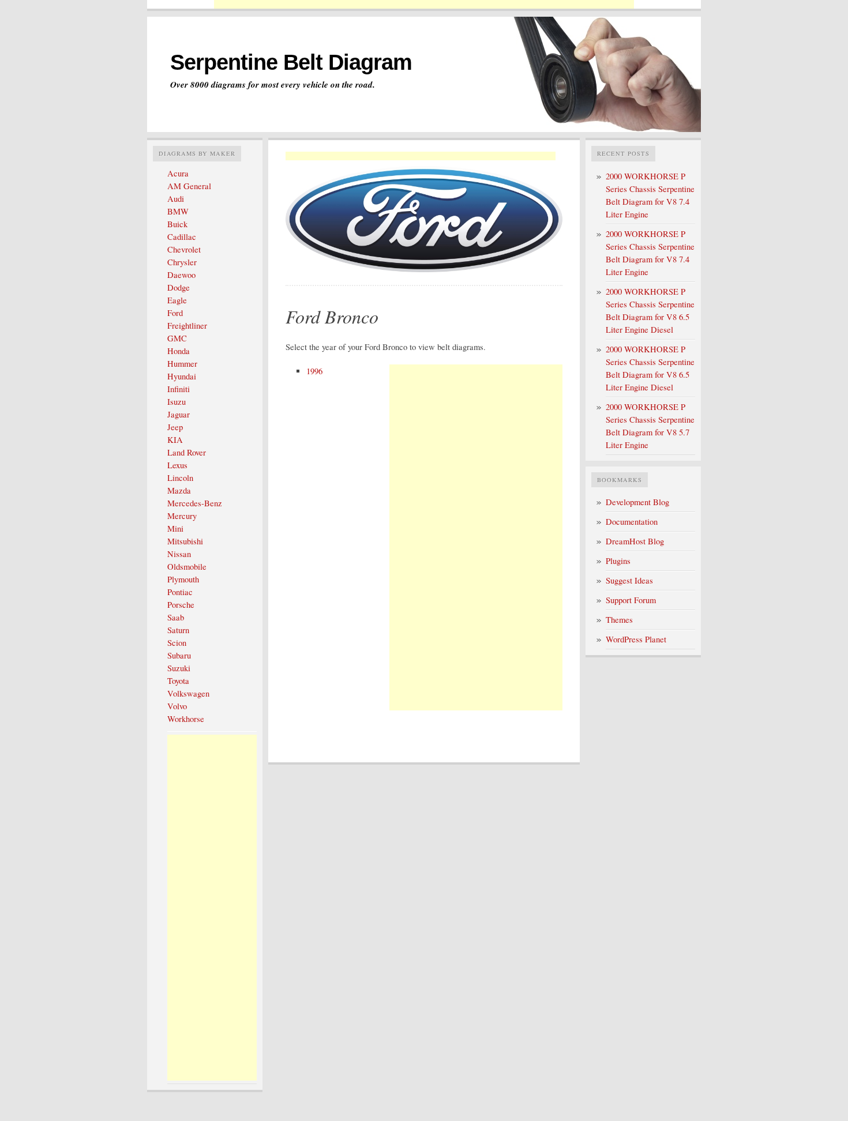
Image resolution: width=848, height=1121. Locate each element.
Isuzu (176, 401)
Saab (175, 617)
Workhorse (185, 718)
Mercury (182, 515)
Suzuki (178, 668)
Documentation (632, 521)
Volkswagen (188, 693)
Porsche (180, 604)
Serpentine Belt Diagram (291, 62)
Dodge (178, 287)
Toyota (178, 680)
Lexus (177, 465)
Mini (175, 528)
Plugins (618, 560)
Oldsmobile (187, 566)
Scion (176, 642)
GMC (177, 338)
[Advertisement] (424, 4)
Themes (619, 619)
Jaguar (178, 414)
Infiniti (178, 388)
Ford (175, 312)
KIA (175, 439)
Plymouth (183, 579)
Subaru (179, 655)
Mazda (179, 490)
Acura (178, 173)
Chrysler (182, 262)
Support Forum (631, 600)
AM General (189, 185)
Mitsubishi (185, 541)
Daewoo (181, 274)
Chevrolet (184, 249)
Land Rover (186, 452)
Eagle (177, 300)
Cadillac (181, 236)
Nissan (179, 553)
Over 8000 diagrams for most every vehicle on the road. (272, 85)
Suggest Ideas (629, 580)
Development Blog (637, 501)
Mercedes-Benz (194, 503)
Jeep (175, 427)
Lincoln (180, 477)
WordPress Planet (636, 639)
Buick (177, 224)
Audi (175, 198)
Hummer (182, 363)
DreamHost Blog (635, 541)
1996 (314, 371)
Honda (178, 350)
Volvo (177, 706)
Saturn (178, 630)
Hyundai (181, 376)
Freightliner (187, 325)
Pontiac (180, 591)
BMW (178, 211)
